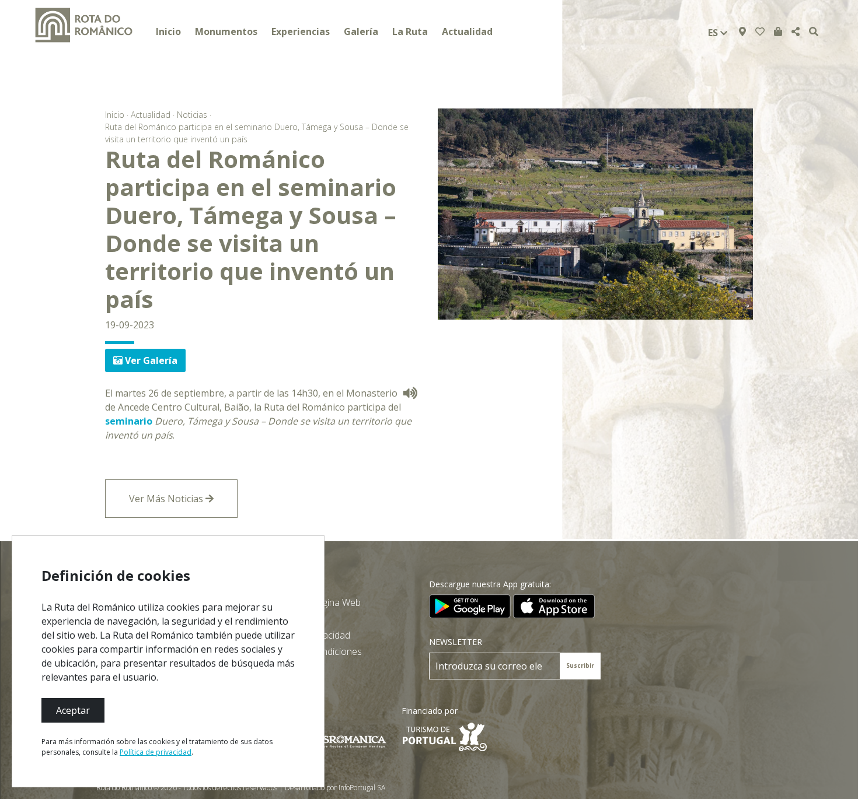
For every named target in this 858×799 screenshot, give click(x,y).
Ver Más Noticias (167, 498)
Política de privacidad (155, 752)
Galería (361, 31)
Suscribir (580, 665)
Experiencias (300, 31)
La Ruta (410, 31)
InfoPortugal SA (362, 788)
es (714, 32)
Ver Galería (150, 360)
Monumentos (226, 31)
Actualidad (467, 31)
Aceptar (73, 710)
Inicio (168, 31)
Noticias (192, 114)
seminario (128, 421)
